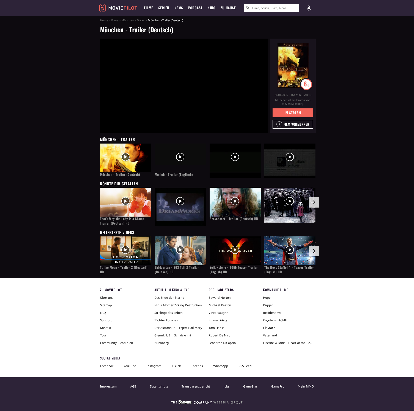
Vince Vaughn (219, 313)
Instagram (154, 366)
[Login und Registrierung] (308, 8)
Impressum (108, 386)
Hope (267, 297)
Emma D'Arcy (218, 320)
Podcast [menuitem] (195, 7)
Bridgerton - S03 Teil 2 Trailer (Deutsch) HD (177, 269)
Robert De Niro (219, 335)
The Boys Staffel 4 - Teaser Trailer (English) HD (289, 269)
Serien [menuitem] (163, 7)
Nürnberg (161, 343)
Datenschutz (159, 386)
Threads (197, 366)
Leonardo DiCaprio (222, 343)
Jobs (227, 386)
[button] (293, 124)
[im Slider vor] (314, 202)
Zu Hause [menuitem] (228, 7)
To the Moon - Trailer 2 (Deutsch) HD (124, 269)
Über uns (106, 297)
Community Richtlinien (116, 343)
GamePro (277, 386)
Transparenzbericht (196, 386)
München (127, 20)
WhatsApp (220, 366)
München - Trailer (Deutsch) (120, 174)
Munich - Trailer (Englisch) (174, 174)
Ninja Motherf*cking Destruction (178, 305)
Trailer (141, 20)
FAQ (103, 313)
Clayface (269, 328)
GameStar (250, 386)
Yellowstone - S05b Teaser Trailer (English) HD (234, 269)
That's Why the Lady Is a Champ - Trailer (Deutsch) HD (123, 220)
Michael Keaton (220, 305)
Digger (268, 305)
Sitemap (106, 305)
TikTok (176, 366)
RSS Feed (245, 366)
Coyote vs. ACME (275, 320)
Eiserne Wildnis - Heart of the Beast (288, 343)
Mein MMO (306, 386)
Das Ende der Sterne (169, 297)
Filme (114, 20)
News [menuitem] (178, 7)
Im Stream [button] (293, 112)
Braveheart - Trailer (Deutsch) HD (234, 218)
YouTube (130, 366)
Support (106, 320)
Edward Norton (220, 297)
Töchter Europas (166, 320)
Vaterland (270, 335)
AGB (133, 386)
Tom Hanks (216, 328)
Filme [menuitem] (148, 7)
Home (104, 20)
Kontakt (105, 328)
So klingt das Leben (168, 313)
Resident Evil (272, 313)
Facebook (106, 366)
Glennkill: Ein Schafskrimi (172, 335)
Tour (103, 335)
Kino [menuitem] (211, 7)
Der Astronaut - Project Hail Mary (178, 328)
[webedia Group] (207, 403)
